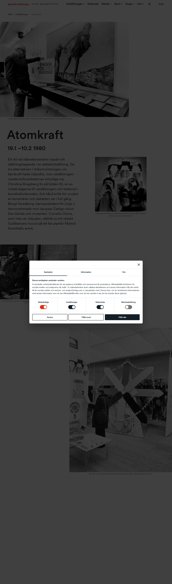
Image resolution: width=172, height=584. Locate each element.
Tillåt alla (122, 317)
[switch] (71, 307)
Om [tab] (123, 272)
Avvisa (50, 317)
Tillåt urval (86, 317)
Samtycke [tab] (48, 272)
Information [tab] (86, 272)
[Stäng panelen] (139, 264)
